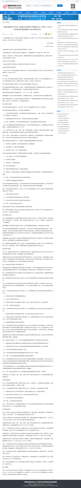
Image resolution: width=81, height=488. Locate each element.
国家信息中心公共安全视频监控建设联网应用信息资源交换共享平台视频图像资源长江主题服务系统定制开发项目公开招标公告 (68, 46)
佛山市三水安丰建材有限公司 (63, 124)
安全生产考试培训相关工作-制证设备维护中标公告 (67, 81)
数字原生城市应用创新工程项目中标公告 (65, 79)
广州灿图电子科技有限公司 (63, 120)
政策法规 (51, 12)
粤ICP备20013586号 (54, 485)
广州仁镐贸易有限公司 (62, 133)
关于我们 (76, 1)
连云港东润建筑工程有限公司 (63, 122)
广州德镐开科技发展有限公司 (63, 130)
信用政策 (59, 12)
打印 (12, 34)
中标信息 (20, 12)
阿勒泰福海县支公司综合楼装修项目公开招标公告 (67, 42)
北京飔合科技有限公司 (62, 116)
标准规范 (67, 12)
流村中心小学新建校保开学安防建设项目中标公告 (67, 75)
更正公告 (28, 12)
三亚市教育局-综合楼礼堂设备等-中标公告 (66, 72)
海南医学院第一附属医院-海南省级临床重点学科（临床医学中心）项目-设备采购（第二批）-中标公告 (68, 85)
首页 (5, 12)
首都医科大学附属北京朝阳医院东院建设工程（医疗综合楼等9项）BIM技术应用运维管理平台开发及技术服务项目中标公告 (68, 92)
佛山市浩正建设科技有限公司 (63, 114)
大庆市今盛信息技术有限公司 (63, 128)
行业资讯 (43, 12)
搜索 (60, 5)
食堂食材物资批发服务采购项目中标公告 (65, 77)
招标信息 (12, 12)
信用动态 (74, 12)
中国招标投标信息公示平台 (36, 485)
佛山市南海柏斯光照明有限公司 (64, 126)
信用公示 (36, 12)
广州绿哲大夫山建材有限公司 (63, 118)
